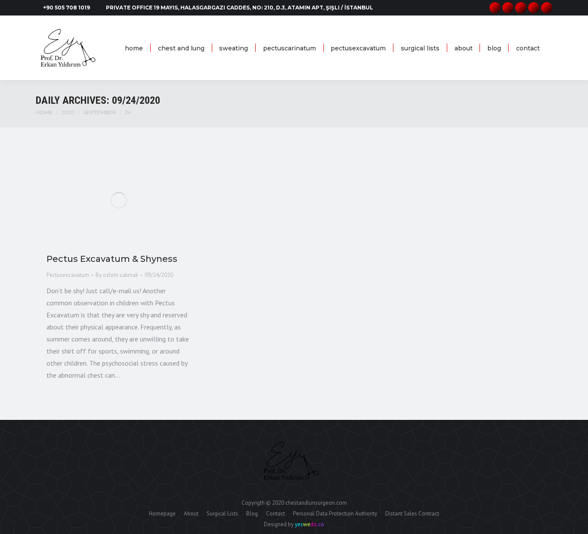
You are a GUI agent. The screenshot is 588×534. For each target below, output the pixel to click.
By (117, 275)
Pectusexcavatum (67, 275)
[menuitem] (134, 48)
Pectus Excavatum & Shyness (111, 259)
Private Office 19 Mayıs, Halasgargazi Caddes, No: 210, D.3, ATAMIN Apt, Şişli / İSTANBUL (239, 7)
